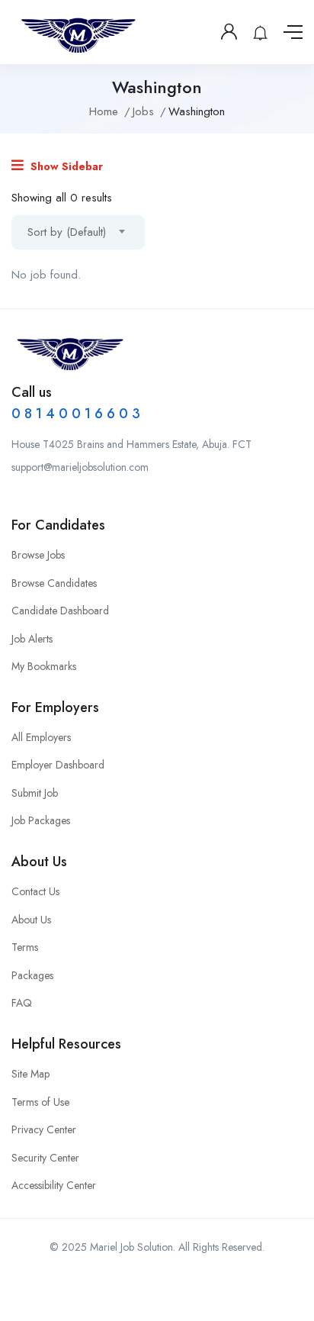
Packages (32, 975)
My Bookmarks (43, 666)
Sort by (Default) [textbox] (66, 232)
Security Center (45, 1157)
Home (103, 111)
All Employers (41, 737)
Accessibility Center (53, 1185)
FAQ (21, 1002)
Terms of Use (40, 1102)
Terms (24, 947)
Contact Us (35, 891)
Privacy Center (43, 1129)
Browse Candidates (54, 583)
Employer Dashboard (57, 764)
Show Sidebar (65, 166)
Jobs (143, 111)
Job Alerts (32, 638)
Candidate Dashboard (60, 610)
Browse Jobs (38, 554)
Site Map (30, 1073)
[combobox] (78, 232)
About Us (31, 919)
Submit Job (34, 793)
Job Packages (40, 820)
